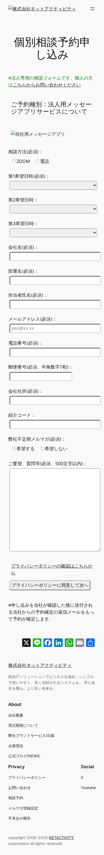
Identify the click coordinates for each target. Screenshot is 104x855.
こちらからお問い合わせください (47, 85)
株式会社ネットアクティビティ (40, 665)
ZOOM (23, 161)
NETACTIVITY (61, 837)
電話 (44, 161)
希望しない (56, 448)
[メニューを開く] (92, 9)
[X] (26, 643)
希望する (26, 448)
